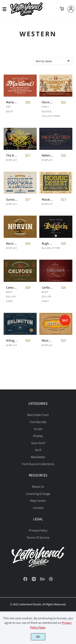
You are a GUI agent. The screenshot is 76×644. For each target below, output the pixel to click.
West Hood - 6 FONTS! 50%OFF (48, 340)
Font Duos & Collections (51, 111)
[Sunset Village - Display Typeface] (20, 183)
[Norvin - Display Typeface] (20, 227)
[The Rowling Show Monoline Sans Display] (20, 139)
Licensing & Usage (38, 494)
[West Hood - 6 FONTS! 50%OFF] (55, 324)
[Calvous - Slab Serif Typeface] (20, 271)
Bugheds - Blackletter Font (48, 243)
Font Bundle (38, 422)
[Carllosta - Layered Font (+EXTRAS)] (55, 271)
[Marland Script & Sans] (20, 86)
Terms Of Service (38, 537)
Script (38, 429)
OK (38, 636)
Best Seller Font (11, 296)
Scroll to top (72, 415)
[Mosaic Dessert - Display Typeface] (55, 183)
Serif (38, 450)
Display (11, 159)
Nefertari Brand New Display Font (48, 155)
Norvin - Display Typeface (12, 243)
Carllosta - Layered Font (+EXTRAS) (48, 287)
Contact (38, 508)
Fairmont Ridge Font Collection (48, 102)
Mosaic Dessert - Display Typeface (48, 199)
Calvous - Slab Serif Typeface (12, 287)
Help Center (38, 500)
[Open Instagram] (33, 580)
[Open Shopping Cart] (62, 9)
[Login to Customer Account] (71, 9)
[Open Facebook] (25, 580)
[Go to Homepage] (26, 15)
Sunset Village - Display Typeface (12, 199)
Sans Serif (38, 443)
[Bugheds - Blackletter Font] (55, 227)
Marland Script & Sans (12, 102)
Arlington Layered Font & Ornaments (12, 340)
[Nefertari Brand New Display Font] (55, 139)
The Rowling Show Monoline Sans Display (12, 155)
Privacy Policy (38, 530)
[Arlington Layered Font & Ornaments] (20, 324)
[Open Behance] (42, 580)
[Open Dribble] (50, 580)
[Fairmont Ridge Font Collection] (55, 86)
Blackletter (51, 247)
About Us (38, 486)
